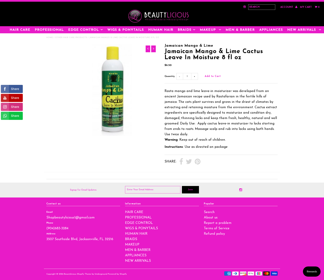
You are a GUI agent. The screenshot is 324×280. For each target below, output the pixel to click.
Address (50, 234)
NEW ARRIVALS (302, 30)
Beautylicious (70, 274)
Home (49, 38)
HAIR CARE (20, 30)
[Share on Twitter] (189, 161)
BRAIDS (184, 30)
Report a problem (218, 223)
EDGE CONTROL (83, 30)
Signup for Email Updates (83, 190)
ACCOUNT (287, 7)
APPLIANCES (271, 30)
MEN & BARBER (240, 30)
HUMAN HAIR (160, 30)
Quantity (170, 76)
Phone (49, 223)
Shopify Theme (84, 274)
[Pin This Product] (197, 161)
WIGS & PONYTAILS (125, 30)
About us (211, 217)
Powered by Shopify (117, 274)
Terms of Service (217, 228)
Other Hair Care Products (71, 38)
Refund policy (214, 234)
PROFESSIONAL (49, 30)
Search (209, 212)
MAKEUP (208, 30)
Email (49, 212)
